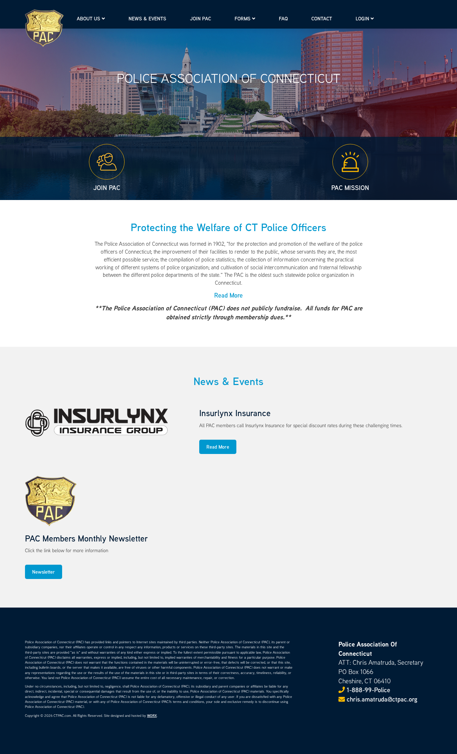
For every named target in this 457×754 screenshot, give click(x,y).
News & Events (147, 18)
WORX (152, 715)
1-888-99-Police (368, 689)
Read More (217, 446)
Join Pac (200, 18)
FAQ (283, 18)
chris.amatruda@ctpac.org (381, 699)
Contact (321, 18)
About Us (88, 18)
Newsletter (43, 571)
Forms (243, 18)
